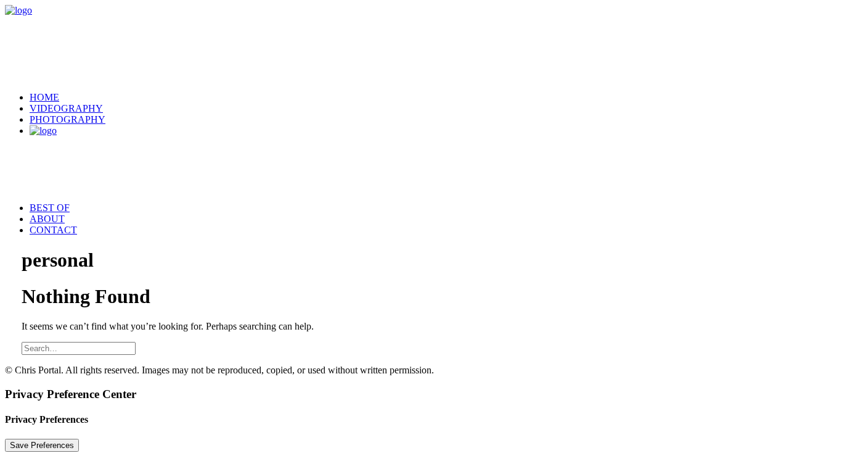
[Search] (79, 348)
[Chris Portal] (421, 43)
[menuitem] (433, 97)
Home (44, 97)
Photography (67, 119)
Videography (66, 108)
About (47, 219)
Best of (50, 207)
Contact (53, 230)
